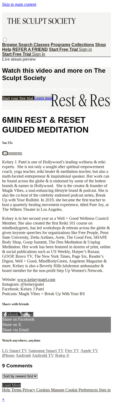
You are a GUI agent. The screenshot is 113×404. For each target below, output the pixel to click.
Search (26, 44)
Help (6, 49)
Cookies (43, 390)
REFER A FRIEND (30, 49)
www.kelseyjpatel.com (36, 279)
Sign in (85, 49)
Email (28, 314)
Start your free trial (18, 98)
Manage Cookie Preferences (75, 390)
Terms (17, 390)
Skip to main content (19, 4)
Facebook (10, 314)
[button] (5, 39)
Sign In (38, 54)
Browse (10, 44)
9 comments (12, 153)
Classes (42, 44)
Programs (60, 44)
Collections (82, 44)
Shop (100, 44)
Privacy (29, 390)
